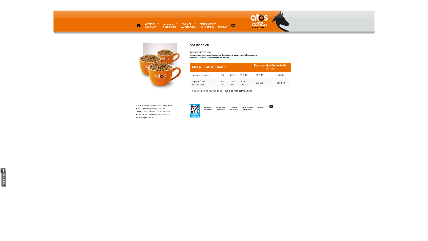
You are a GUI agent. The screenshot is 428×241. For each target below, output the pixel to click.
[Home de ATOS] (139, 25)
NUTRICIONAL (169, 25)
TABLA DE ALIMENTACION (188, 25)
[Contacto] (233, 25)
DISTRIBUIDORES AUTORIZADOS (208, 25)
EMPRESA (222, 27)
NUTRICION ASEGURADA (150, 25)
